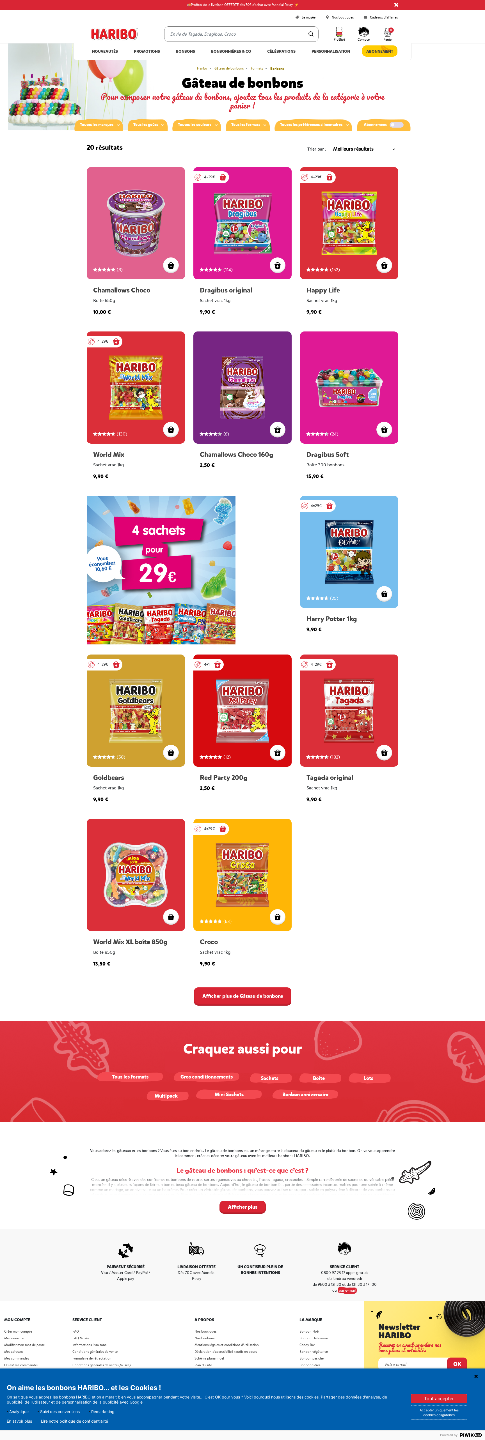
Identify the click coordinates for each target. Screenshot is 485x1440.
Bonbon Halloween (313, 1338)
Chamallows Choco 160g (236, 454)
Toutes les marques (96, 124)
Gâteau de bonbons (229, 68)
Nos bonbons (204, 1338)
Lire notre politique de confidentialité (74, 1421)
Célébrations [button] (281, 51)
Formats (257, 68)
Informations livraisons (89, 1345)
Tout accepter (439, 1398)
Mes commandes (16, 1358)
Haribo (202, 68)
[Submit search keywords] (311, 33)
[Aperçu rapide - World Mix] (171, 429)
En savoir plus (19, 1421)
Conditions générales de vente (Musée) (101, 1365)
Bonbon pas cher (312, 1358)
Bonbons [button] (185, 51)
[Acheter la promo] (223, 177)
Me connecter (14, 1338)
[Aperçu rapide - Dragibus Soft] (384, 429)
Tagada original (329, 777)
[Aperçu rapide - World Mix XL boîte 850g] (171, 917)
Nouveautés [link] (105, 51)
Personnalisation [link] (331, 51)
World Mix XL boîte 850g (130, 942)
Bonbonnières (309, 1365)
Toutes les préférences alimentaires (311, 124)
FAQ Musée (80, 1338)
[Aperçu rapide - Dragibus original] (277, 265)
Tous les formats (245, 124)
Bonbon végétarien (313, 1352)
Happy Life (323, 290)
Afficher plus (242, 1207)
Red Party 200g (224, 777)
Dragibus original (226, 290)
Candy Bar (307, 1345)
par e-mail (347, 1290)
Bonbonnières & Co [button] (231, 51)
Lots (368, 1078)
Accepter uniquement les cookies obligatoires (439, 1412)
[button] (339, 34)
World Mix (108, 454)
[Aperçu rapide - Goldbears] (171, 753)
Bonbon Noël (309, 1332)
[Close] (396, 5)
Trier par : (316, 149)
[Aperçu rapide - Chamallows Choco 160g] (277, 429)
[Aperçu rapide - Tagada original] (384, 753)
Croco (209, 942)
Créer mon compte (18, 1332)
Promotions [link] (147, 51)
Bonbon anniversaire (305, 1094)
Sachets (269, 1078)
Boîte (319, 1078)
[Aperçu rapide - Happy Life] (384, 265)
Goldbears (108, 777)
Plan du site (203, 1365)
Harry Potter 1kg (331, 619)
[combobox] (241, 34)
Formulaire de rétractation (91, 1358)
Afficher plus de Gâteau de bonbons (242, 996)
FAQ (75, 1332)
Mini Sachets (229, 1094)
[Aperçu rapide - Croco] (277, 917)
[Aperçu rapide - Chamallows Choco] (171, 265)
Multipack (166, 1096)
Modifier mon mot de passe (24, 1345)
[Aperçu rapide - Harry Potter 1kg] (384, 594)
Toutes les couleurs (194, 124)
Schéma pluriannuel (210, 1358)
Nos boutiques (205, 1332)
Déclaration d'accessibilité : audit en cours (226, 1352)
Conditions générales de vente (95, 1352)
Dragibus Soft (327, 454)
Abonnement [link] (379, 51)
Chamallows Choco (121, 290)
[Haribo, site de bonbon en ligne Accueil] (114, 34)
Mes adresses (13, 1352)
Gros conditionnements (206, 1076)
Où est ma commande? (21, 1365)
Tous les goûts (145, 124)
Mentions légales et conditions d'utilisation (227, 1345)
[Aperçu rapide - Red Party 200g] (277, 753)
